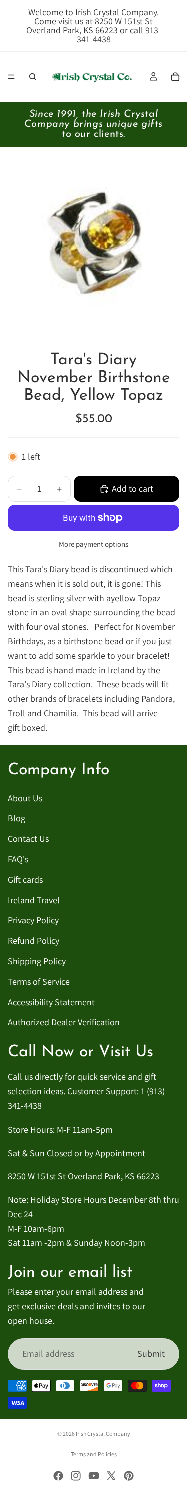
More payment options (93, 544)
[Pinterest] (129, 1476)
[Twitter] (111, 1476)
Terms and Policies (94, 1454)
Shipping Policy (37, 961)
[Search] (33, 77)
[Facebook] (58, 1476)
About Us (25, 797)
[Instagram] (76, 1476)
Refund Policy (33, 940)
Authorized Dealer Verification (64, 1022)
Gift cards (25, 879)
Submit (151, 1353)
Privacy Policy (33, 920)
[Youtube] (94, 1476)
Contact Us (28, 838)
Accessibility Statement (51, 1001)
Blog (16, 818)
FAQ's (18, 859)
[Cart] (175, 77)
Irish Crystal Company (103, 1433)
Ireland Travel (34, 899)
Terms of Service (39, 981)
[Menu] (11, 76)
